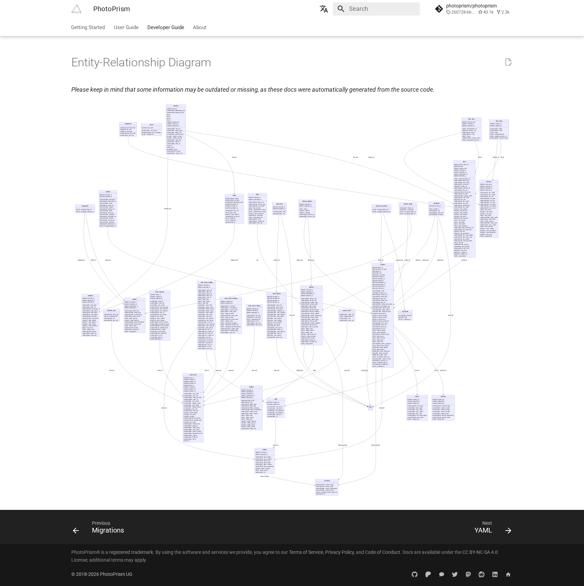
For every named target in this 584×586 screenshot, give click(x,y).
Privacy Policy (339, 552)
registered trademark (131, 552)
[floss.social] (468, 574)
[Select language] (324, 8)
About (200, 27)
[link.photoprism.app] (415, 574)
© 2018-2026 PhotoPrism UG (101, 574)
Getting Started (88, 27)
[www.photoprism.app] (508, 574)
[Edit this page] (508, 62)
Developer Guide (165, 27)
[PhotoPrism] (76, 8)
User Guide (126, 27)
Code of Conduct (382, 552)
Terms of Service (306, 552)
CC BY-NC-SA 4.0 (480, 552)
